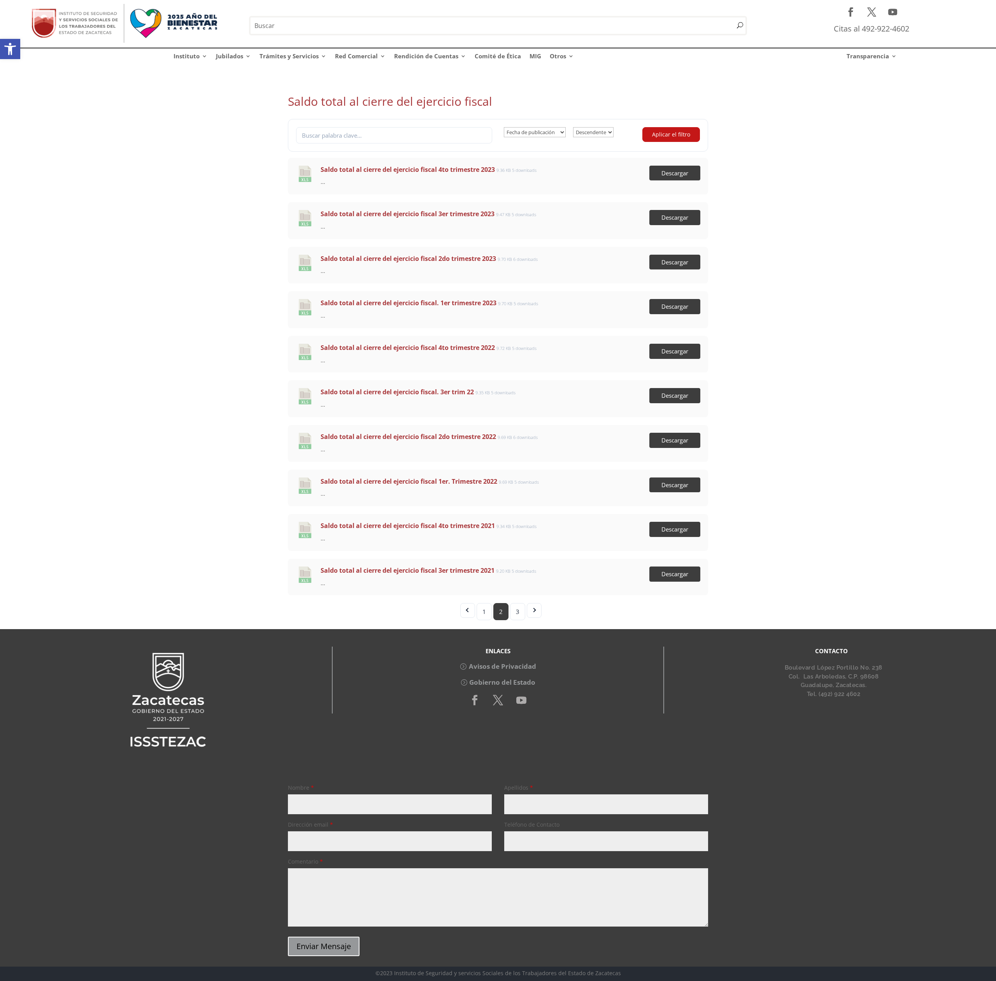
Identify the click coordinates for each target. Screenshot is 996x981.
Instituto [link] (187, 56)
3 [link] (517, 612)
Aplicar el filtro (671, 134)
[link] (10, 49)
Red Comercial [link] (356, 56)
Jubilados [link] (229, 56)
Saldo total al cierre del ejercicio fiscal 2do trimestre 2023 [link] (408, 258)
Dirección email (310, 824)
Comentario (305, 861)
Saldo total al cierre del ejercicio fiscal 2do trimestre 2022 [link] (408, 436)
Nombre (301, 787)
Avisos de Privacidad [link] (502, 666)
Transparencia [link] (868, 56)
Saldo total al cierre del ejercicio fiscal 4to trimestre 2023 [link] (408, 169)
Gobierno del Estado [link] (502, 682)
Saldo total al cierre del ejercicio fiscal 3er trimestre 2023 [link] (407, 214)
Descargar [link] (674, 173)
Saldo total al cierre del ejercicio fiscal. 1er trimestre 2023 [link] (408, 303)
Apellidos (518, 787)
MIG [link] (535, 56)
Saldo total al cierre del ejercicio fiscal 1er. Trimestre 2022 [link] (409, 481)
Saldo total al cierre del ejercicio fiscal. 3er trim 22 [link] (397, 392)
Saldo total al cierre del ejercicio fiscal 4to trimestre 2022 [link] (408, 347)
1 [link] (484, 612)
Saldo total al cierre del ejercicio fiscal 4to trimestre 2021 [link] (408, 525)
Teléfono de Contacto (531, 824)
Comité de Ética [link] (498, 56)
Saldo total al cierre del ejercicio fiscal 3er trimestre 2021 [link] (407, 570)
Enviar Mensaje (323, 946)
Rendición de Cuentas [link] (426, 56)
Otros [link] (558, 56)
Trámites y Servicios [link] (289, 56)
